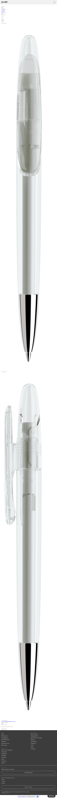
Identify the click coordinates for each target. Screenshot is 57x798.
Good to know (5, 743)
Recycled (3, 11)
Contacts (33, 749)
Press (32, 747)
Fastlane (3, 741)
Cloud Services (5, 739)
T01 (2, 13)
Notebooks (4, 736)
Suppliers (33, 743)
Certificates (34, 741)
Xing (2, 759)
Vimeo (3, 763)
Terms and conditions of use (8, 777)
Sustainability (34, 736)
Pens (2, 734)
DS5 (2, 7)
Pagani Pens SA (6, 793)
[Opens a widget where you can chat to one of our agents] (51, 796)
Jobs (32, 745)
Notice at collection (22, 796)
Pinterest (3, 755)
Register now (28, 772)
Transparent (3, 9)
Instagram (4, 753)
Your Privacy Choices (31, 796)
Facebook (4, 752)
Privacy (3, 779)
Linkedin (3, 757)
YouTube (3, 761)
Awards (33, 739)
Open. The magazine (7, 750)
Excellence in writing (36, 737)
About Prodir (34, 734)
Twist (2, 20)
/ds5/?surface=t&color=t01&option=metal (8, 721)
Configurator (4, 737)
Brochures (4, 745)
